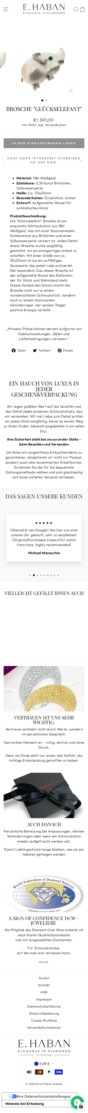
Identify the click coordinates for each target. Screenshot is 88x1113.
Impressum (44, 999)
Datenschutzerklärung (43, 1006)
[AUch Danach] (44, 795)
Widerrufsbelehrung (44, 1013)
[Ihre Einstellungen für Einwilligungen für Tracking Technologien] (81, 1106)
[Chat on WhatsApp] (77, 1102)
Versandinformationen (44, 1027)
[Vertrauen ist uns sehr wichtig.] (44, 688)
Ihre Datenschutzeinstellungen (44, 1096)
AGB (43, 992)
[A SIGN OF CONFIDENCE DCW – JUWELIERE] (44, 889)
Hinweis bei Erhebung (24, 1103)
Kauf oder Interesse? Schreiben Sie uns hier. (43, 160)
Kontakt (44, 985)
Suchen (44, 978)
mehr (44, 962)
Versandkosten (55, 125)
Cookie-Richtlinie (44, 1020)
